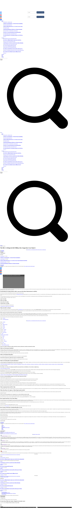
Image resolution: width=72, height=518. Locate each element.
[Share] (36, 274)
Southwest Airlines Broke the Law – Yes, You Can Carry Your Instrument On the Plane (13, 260)
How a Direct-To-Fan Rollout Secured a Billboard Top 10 (9, 473)
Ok (36, 507)
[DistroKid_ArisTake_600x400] (4, 334)
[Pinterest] (36, 270)
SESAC (3, 429)
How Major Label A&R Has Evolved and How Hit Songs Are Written (11, 469)
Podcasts (1, 245)
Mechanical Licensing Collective (6, 427)
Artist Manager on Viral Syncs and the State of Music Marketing (10, 462)
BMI (2, 426)
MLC (2, 428)
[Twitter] (36, 269)
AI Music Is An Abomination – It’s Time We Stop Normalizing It (10, 257)
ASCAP (3, 425)
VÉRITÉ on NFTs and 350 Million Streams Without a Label (7, 432)
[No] (37, 507)
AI (0, 256)
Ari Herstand (2, 256)
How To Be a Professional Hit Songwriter (6, 466)
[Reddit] (36, 272)
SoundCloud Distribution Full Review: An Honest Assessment (9, 263)
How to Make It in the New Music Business (29, 266)
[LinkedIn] (36, 271)
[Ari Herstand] (2, 250)
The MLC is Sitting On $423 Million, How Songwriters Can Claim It (8, 433)
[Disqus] (36, 444)
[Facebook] (36, 267)
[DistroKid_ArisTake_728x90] (36, 434)
